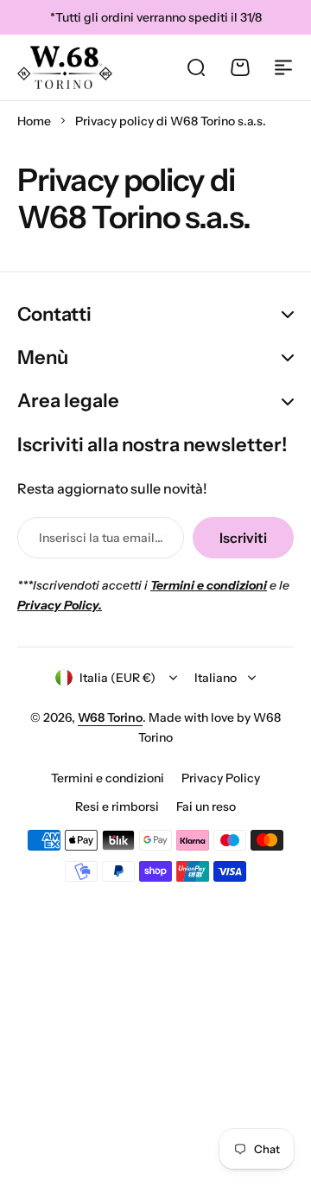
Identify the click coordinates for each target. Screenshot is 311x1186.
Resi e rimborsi (117, 806)
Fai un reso (206, 806)
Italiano (215, 677)
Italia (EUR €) (117, 677)
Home (34, 121)
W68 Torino (110, 717)
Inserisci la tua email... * (103, 537)
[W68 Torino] (64, 67)
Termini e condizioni (107, 778)
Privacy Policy (220, 778)
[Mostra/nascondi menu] (283, 67)
